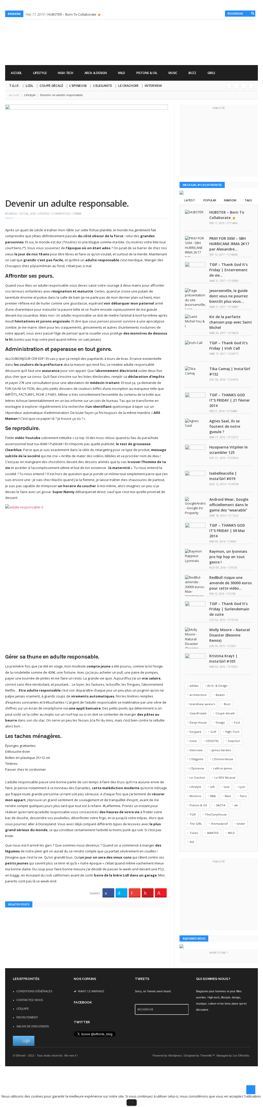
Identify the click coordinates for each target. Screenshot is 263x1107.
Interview (153, 85)
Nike (228, 796)
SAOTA (220, 805)
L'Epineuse (197, 768)
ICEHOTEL (212, 741)
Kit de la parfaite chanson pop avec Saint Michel (230, 322)
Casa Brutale (198, 713)
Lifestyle (39, 73)
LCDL (29, 85)
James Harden (221, 750)
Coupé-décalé (225, 713)
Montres (195, 796)
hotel (193, 741)
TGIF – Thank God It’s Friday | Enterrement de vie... (228, 270)
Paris (243, 796)
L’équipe (22, 1008)
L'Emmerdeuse (222, 759)
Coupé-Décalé (51, 85)
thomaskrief (219, 824)
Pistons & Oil (146, 73)
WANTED (213, 833)
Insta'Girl (234, 741)
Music (172, 73)
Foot (237, 722)
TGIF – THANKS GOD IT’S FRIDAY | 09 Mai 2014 (227, 530)
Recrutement (27, 1017)
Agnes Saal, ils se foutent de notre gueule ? (224, 426)
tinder (241, 824)
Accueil (16, 73)
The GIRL (196, 824)
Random (230, 200)
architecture (198, 695)
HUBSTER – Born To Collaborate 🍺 (74, 14)
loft (212, 787)
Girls (211, 73)
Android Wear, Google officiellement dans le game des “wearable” (228, 505)
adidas (194, 685)
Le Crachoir (128, 85)
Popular (209, 200)
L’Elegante (102, 85)
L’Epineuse (78, 85)
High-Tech (65, 73)
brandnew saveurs (202, 704)
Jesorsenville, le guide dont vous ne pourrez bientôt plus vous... (228, 296)
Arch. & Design (95, 73)
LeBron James (222, 768)
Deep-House (198, 722)
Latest (189, 200)
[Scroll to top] (250, 1089)
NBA (213, 796)
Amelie (12, 213)
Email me (251, 85)
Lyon (242, 787)
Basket (220, 695)
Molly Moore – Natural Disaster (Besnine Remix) (229, 635)
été (192, 842)
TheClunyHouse (216, 814)
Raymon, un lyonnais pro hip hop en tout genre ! (228, 557)
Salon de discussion (32, 1026)
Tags (248, 200)
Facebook (243, 85)
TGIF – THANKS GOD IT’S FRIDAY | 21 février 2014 (229, 400)
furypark (195, 732)
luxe (227, 787)
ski (236, 805)
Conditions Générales (34, 991)
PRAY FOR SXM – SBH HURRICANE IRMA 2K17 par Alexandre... (229, 244)
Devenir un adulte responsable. (68, 203)
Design (220, 722)
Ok (131, 1102)
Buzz (192, 73)
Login (26, 1040)
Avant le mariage (90, 991)
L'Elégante (196, 759)
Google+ (228, 85)
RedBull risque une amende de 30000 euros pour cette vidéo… (230, 583)
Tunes (194, 833)
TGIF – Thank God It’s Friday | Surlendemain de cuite (229, 609)
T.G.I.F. (14, 85)
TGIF (193, 814)
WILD (121, 73)
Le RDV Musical (224, 777)
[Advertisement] (164, 48)
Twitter (236, 85)
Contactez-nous (29, 999)
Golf (213, 732)
